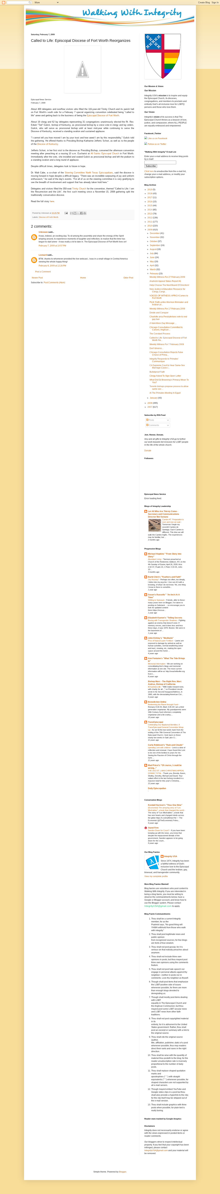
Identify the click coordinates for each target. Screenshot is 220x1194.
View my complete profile (156, 876)
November (155, 237)
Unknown (43, 232)
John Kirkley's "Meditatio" (161, 638)
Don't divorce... (156, 348)
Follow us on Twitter (157, 144)
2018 (150, 193)
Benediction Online (157, 702)
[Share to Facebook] (81, 213)
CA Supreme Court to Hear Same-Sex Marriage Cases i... (167, 366)
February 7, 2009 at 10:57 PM (52, 245)
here (52, 201)
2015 (150, 205)
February (154, 273)
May (152, 261)
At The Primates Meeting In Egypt (165, 393)
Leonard (43, 255)
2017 (150, 197)
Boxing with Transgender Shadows (163, 620)
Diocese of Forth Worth (48, 217)
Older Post (128, 278)
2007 (150, 407)
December (155, 233)
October (154, 241)
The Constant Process (160, 333)
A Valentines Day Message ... (163, 323)
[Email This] (71, 213)
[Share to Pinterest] (84, 213)
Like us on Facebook (157, 138)
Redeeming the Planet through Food (163, 704)
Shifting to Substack (156, 600)
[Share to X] (78, 213)
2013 (150, 213)
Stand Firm (153, 828)
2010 (150, 226)
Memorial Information (157, 664)
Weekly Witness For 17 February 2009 (167, 308)
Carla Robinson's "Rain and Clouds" (165, 745)
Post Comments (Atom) (54, 282)
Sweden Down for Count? (159, 830)
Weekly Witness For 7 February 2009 (167, 344)
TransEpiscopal (155, 722)
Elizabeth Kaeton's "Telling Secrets (165, 618)
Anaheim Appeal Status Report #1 (165, 281)
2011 (150, 222)
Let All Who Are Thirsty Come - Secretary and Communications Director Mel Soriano (163, 514)
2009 (150, 229)
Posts (151, 420)
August (153, 249)
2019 (150, 189)
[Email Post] (66, 213)
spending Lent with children (159, 748)
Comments (153, 425)
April (152, 265)
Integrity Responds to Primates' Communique (164, 360)
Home (83, 278)
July (152, 253)
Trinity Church (79, 188)
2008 (150, 403)
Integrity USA (170, 856)
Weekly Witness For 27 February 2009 (167, 277)
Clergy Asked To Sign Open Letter (165, 376)
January (154, 398)
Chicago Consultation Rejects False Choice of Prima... (166, 353)
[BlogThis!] (75, 213)
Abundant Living (155, 559)
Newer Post (37, 278)
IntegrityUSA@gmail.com (158, 906)
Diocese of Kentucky (47, 144)
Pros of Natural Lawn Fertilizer (161, 641)
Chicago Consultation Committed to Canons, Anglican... (166, 328)
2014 (150, 209)
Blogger (122, 1172)
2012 (150, 217)
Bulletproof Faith (157, 372)
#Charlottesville (154, 687)
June (152, 257)
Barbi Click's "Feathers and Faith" (164, 577)
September (155, 245)
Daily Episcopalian (157, 788)
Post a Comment (43, 271)
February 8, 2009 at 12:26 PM (52, 265)
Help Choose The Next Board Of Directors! (169, 285)
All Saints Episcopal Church (105, 153)
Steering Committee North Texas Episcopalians (89, 172)
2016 (150, 201)
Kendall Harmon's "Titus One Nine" (165, 805)
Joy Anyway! (153, 579)
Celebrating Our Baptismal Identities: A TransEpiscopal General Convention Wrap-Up (166, 727)
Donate (147, 450)
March (153, 269)
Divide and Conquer (159, 312)
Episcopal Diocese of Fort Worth (103, 115)
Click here (149, 171)
